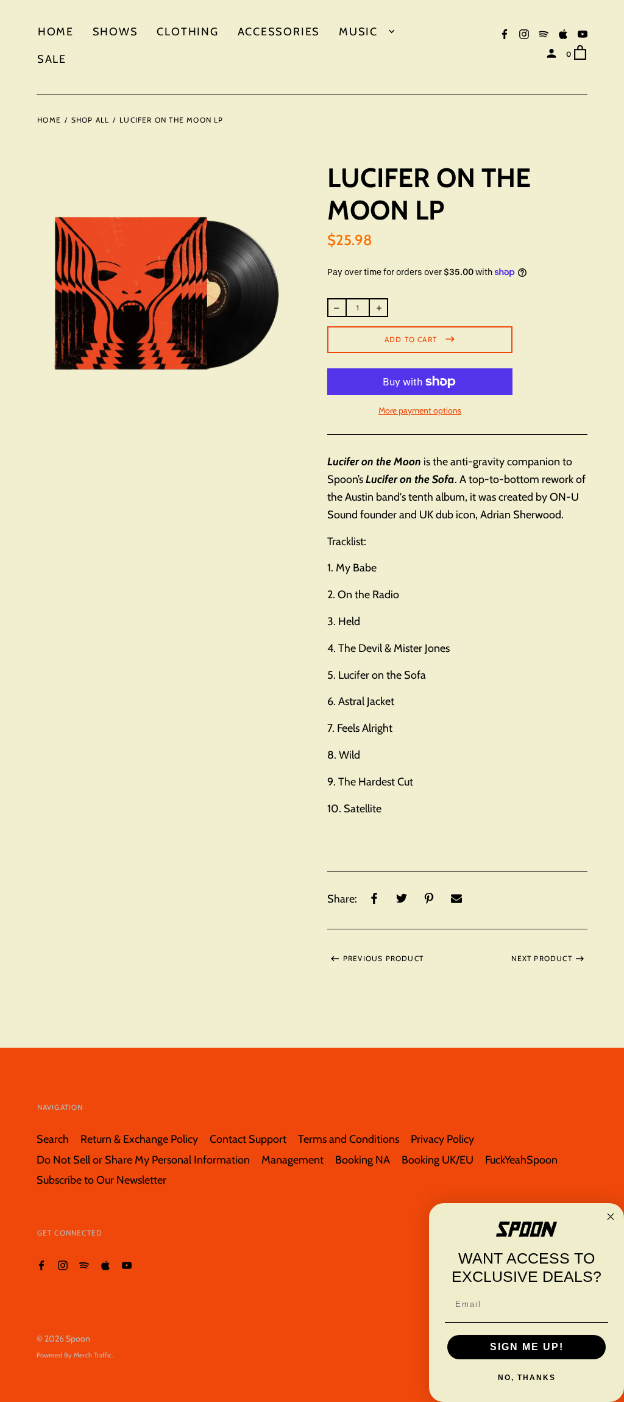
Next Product (541, 958)
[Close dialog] (610, 1216)
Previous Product (383, 958)
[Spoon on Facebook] (504, 33)
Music (360, 31)
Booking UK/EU (437, 1159)
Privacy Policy (442, 1138)
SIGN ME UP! (527, 1347)
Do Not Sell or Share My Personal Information (143, 1159)
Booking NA (362, 1159)
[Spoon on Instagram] (524, 33)
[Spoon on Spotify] (543, 33)
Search (53, 1138)
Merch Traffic (93, 1355)
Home (56, 31)
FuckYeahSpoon (521, 1159)
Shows (115, 31)
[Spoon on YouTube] (582, 33)
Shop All (90, 119)
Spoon (78, 1338)
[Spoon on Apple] (563, 33)
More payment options (419, 410)
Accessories (279, 31)
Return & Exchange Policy (139, 1138)
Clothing (187, 31)
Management (292, 1159)
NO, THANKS (527, 1377)
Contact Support (248, 1138)
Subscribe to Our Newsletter (101, 1179)
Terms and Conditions (348, 1138)
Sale (51, 58)
